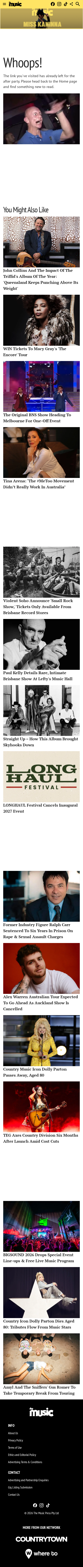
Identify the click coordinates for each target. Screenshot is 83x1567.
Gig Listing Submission (20, 1487)
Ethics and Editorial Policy (22, 1454)
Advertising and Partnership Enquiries (28, 1480)
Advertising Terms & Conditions (25, 1462)
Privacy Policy (15, 1440)
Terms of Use (15, 1447)
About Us (13, 1433)
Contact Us (14, 1494)
